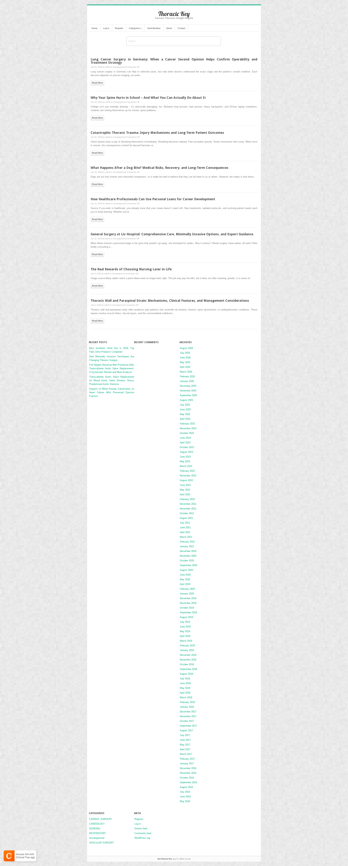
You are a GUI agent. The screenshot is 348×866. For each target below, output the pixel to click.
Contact (181, 28)
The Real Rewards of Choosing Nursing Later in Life (131, 269)
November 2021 (188, 508)
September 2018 (188, 669)
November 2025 (188, 390)
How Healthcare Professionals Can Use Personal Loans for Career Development (153, 199)
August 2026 (186, 348)
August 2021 (186, 518)
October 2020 (187, 560)
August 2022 (186, 480)
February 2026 (187, 376)
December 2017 (188, 711)
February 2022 (187, 499)
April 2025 (185, 419)
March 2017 (186, 754)
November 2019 (188, 603)
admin (108, 67)
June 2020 (185, 574)
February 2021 (187, 541)
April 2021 (185, 532)
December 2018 (188, 655)
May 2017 (185, 744)
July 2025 (185, 404)
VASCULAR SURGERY (101, 842)
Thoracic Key (174, 14)
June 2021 (185, 527)
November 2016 (188, 773)
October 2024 (187, 433)
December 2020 (188, 551)
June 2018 (185, 683)
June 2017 (185, 740)
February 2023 (187, 470)
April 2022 (185, 494)
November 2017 (188, 716)
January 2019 (187, 650)
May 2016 (185, 801)
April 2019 (185, 636)
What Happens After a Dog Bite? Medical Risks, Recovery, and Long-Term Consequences (159, 168)
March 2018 (186, 697)
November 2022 (188, 475)
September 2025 (188, 395)
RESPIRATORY (97, 833)
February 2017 (187, 758)
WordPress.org (142, 838)
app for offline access (174, 859)
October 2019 (187, 607)
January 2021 (187, 546)
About (169, 28)
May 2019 (185, 631)
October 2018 (187, 664)
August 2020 (186, 570)
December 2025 (188, 386)
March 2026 (186, 371)
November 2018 (188, 659)
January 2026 (187, 381)
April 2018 (185, 692)
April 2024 (185, 442)
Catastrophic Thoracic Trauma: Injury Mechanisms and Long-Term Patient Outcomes (157, 133)
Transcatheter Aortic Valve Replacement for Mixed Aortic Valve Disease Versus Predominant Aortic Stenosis (111, 380)
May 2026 (185, 362)
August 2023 (186, 452)
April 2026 (185, 367)
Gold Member (154, 28)
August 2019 (186, 617)
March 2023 (186, 466)
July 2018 (185, 678)
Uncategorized (119, 67)
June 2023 (185, 456)
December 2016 (188, 768)
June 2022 (185, 485)
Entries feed (140, 828)
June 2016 (185, 796)
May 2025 (185, 414)
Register (119, 28)
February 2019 (187, 645)
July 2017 (185, 735)
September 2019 (188, 612)
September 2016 (188, 782)
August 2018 (186, 673)
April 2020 (185, 584)
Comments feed (142, 833)
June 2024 (185, 437)
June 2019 (185, 626)
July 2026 (185, 352)
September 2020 (188, 565)
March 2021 (186, 537)
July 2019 (185, 622)
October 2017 (187, 721)
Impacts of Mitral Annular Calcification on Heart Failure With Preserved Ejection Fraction (111, 392)
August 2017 (186, 730)
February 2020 (187, 589)
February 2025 (187, 423)
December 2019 (188, 598)
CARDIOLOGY (97, 823)
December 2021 (188, 504)
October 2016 (187, 777)
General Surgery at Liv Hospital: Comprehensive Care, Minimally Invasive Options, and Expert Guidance (172, 234)
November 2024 (188, 428)
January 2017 (187, 763)
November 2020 (188, 555)
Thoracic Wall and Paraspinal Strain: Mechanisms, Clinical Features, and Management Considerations (170, 300)
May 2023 (185, 461)
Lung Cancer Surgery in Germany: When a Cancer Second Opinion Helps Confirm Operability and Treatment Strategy (174, 60)
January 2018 (187, 707)
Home (95, 28)
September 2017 (188, 725)
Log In (106, 28)
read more (97, 83)
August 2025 (186, 400)
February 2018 (187, 702)
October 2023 (187, 447)
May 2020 (185, 579)
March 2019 (186, 640)
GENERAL (94, 828)
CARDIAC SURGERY (100, 819)
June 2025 (185, 409)
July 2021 (185, 522)
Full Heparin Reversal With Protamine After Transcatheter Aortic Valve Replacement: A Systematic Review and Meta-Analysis (111, 368)
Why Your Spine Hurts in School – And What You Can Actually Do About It (148, 97)
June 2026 (185, 357)
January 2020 (187, 593)
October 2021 (187, 513)
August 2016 (186, 787)
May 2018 (185, 688)
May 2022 (185, 489)
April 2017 (185, 749)
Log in (137, 823)
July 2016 (185, 791)
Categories (135, 28)
